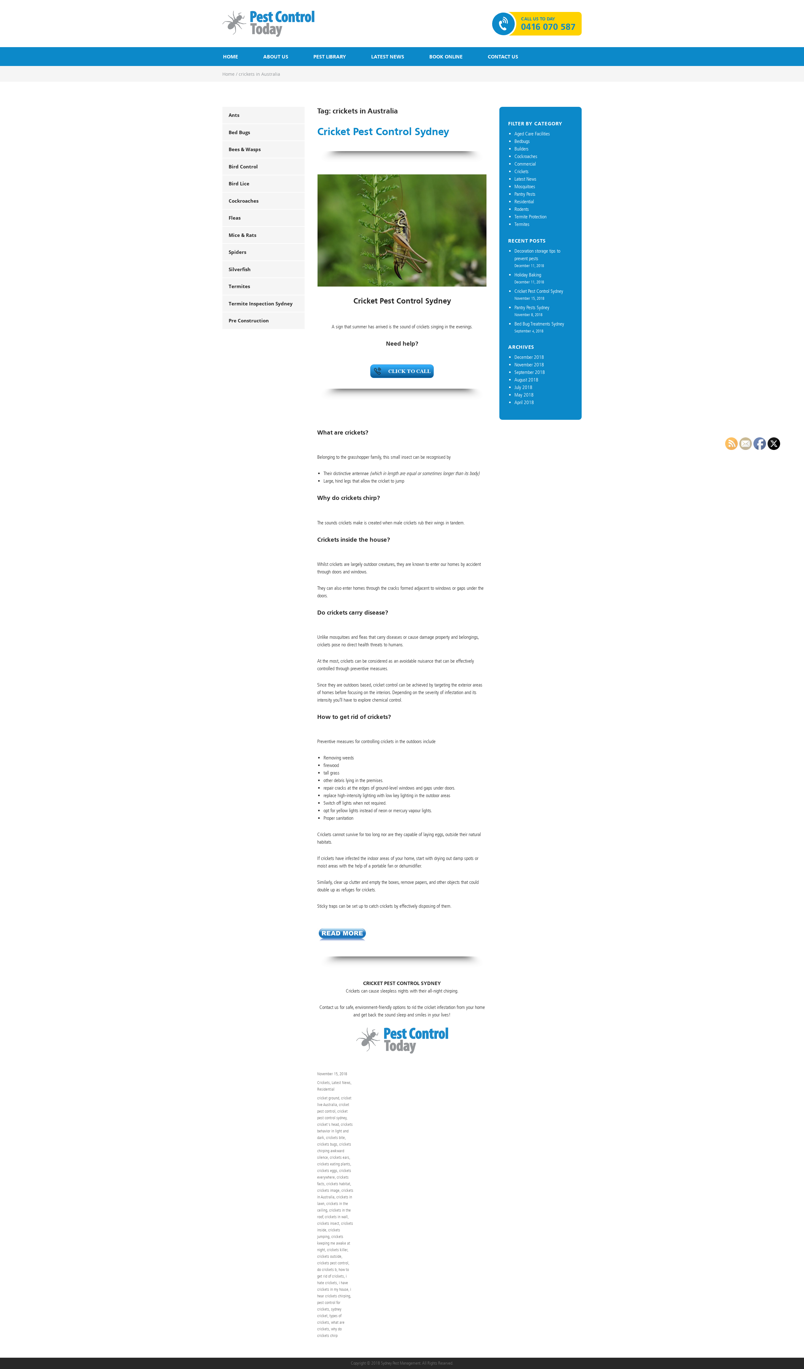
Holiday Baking (527, 275)
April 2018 (524, 402)
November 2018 (529, 365)
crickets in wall (336, 1216)
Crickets (323, 1082)
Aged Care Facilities (532, 134)
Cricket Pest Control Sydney (383, 132)
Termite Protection (530, 217)
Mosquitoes (524, 186)
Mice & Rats (242, 235)
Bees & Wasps (245, 149)
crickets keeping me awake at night (333, 1243)
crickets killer (337, 1249)
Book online (446, 57)
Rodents (521, 209)
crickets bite (335, 1137)
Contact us (503, 57)
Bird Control (243, 166)
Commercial (525, 164)
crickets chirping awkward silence (334, 1151)
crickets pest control (332, 1263)
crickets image (328, 1190)
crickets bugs (327, 1144)
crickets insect (328, 1223)
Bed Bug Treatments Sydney (539, 324)
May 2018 (524, 395)
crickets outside (329, 1256)
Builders (521, 149)
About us (275, 57)
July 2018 (523, 387)
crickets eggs (327, 1170)
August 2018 (526, 380)
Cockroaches (243, 201)
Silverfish (240, 269)
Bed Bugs (239, 132)
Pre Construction (249, 320)
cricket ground (328, 1098)
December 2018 (529, 357)
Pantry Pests (524, 194)
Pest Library (329, 57)
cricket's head (328, 1124)
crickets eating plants (333, 1164)
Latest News (387, 57)
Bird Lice (239, 183)
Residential (325, 1089)
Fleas (235, 218)
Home (230, 57)
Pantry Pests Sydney (531, 307)
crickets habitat (338, 1183)
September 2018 (529, 372)
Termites (239, 286)
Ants (234, 115)
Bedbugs (522, 141)
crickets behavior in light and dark (335, 1131)
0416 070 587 (548, 27)
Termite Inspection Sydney (261, 303)
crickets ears (339, 1157)
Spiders (237, 252)
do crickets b (327, 1269)
